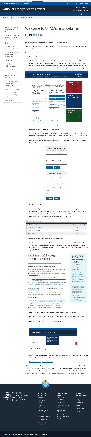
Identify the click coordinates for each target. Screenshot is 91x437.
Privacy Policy (7, 434)
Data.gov (78, 411)
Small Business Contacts (42, 401)
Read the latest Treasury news (77, 3)
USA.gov (78, 400)
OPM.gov (78, 405)
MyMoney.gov (80, 408)
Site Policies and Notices (31, 434)
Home (5, 17)
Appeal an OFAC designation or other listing (63, 416)
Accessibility (43, 434)
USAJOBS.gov (80, 403)
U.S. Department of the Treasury (18, 3)
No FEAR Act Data (43, 419)
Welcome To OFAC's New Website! (21, 17)
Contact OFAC (61, 402)
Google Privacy (17, 434)
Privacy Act (41, 398)
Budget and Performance (41, 406)
